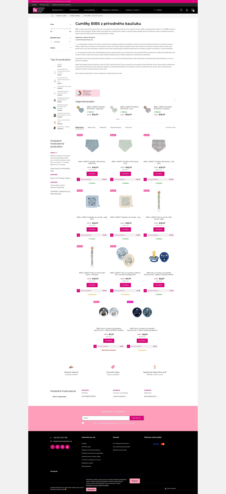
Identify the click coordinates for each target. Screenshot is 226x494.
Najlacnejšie (91, 127)
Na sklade (62, 42)
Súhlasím (135, 481)
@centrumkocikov (67, 447)
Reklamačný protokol (87, 463)
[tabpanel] (92, 111)
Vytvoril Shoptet (171, 488)
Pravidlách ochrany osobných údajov (97, 485)
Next (175, 100)
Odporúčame (79, 127)
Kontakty (34, 5)
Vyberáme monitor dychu (120, 450)
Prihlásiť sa (136, 418)
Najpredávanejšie (115, 127)
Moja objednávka (86, 466)
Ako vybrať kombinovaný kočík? (121, 446)
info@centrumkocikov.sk (62, 441)
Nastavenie (91, 489)
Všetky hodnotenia (59, 397)
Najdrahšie (103, 127)
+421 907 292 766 (60, 437)
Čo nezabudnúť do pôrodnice (121, 443)
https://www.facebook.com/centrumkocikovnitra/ (52, 447)
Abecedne (128, 127)
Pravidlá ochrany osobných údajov (91, 456)
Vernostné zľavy (44, 5)
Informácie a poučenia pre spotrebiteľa (92, 453)
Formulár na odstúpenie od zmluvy (91, 460)
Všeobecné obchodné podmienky (61, 5)
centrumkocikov (57, 447)
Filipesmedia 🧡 (62, 489)
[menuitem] (58, 10)
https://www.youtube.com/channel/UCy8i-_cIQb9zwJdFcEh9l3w (62, 447)
